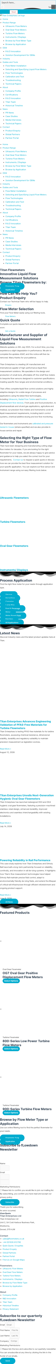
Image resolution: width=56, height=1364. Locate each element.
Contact (6, 127)
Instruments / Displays (15, 37)
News (5, 109)
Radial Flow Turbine (27, 399)
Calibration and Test (14, 76)
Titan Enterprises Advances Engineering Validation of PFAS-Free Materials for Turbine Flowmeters (25, 725)
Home (5, 19)
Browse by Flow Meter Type (18, 40)
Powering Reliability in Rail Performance (25, 860)
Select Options (11, 981)
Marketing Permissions (10, 1187)
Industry (6, 59)
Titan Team (10, 102)
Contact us (18, 460)
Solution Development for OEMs (20, 55)
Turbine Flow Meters (15, 33)
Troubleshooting (13, 80)
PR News (9, 112)
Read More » (5, 749)
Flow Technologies (14, 73)
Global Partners (12, 134)
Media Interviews (13, 120)
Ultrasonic (12, 399)
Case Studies (11, 116)
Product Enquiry (12, 130)
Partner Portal (12, 138)
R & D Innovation (13, 51)
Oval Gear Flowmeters (14, 545)
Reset (14, 12)
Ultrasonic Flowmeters (14, 497)
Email (2, 1172)
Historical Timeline (14, 105)
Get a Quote (10, 331)
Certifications (11, 94)
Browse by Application (15, 44)
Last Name (5, 1336)
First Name (5, 1330)
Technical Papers (13, 84)
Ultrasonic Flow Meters (16, 26)
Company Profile (13, 91)
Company (4, 1341)
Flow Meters (10, 316)
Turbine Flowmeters (12, 521)
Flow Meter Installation (15, 66)
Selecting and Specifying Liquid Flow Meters (25, 69)
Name (2, 1163)
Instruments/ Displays (14, 569)
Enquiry (8, 305)
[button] (10, 1202)
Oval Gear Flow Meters (15, 30)
